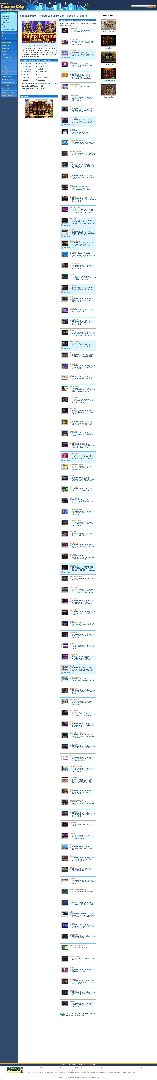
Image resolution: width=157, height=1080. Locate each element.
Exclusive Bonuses (7, 76)
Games (4, 51)
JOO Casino (74, 96)
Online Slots (5, 35)
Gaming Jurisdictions (8, 95)
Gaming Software (7, 89)
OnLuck (72, 990)
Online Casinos (6, 42)
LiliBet (72, 912)
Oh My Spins (74, 845)
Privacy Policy (95, 1077)
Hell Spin (73, 219)
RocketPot (73, 532)
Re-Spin (26, 77)
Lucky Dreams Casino (77, 140)
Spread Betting (6, 70)
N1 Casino (73, 297)
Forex (3, 64)
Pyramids (41, 83)
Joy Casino (74, 588)
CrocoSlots (74, 364)
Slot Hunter (74, 554)
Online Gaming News (8, 82)
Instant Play (27, 66)
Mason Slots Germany (77, 945)
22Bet (72, 274)
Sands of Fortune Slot (108, 32)
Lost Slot (108, 48)
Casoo (72, 901)
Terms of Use (88, 1077)
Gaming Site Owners (8, 92)
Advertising (72, 1064)
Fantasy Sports (6, 60)
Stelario (72, 834)
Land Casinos (92, 1064)
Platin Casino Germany (78, 890)
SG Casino (73, 778)
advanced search (151, 7)
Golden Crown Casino (77, 733)
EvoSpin (72, 923)
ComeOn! (73, 107)
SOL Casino (74, 398)
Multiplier (41, 69)
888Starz (73, 230)
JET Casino (74, 319)
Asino (72, 789)
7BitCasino (73, 118)
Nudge (25, 74)
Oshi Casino (74, 565)
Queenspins (74, 934)
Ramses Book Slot (108, 81)
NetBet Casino (75, 386)
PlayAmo (73, 174)
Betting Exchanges (7, 67)
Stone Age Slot (108, 97)
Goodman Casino (76, 767)
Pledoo (72, 644)
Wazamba (73, 420)
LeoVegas (73, 73)
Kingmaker (73, 655)
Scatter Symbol (43, 72)
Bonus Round (27, 64)
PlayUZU (73, 308)
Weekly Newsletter (7, 79)
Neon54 (72, 666)
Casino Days (74, 40)
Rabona (72, 353)
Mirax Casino (74, 342)
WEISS (72, 755)
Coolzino (73, 856)
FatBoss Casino (75, 521)
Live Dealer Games (7, 39)
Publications (81, 1064)
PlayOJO (73, 51)
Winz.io (72, 129)
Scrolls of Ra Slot (108, 64)
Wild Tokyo (73, 632)
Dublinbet (73, 867)
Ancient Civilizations (51, 83)
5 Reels (25, 80)
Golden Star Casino (76, 800)
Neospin (72, 196)
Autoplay (41, 66)
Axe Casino (74, 711)
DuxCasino (73, 610)
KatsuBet (73, 286)
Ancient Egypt (32, 83)
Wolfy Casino (74, 677)
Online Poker (6, 45)
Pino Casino (74, 744)
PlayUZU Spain (75, 84)
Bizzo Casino (74, 498)
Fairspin (72, 330)
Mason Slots (74, 487)
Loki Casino (74, 811)
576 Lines (41, 80)
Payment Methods (7, 86)
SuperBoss (74, 688)
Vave (71, 163)
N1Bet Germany (75, 957)
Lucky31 (73, 878)
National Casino (75, 151)
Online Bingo (5, 48)
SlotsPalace (74, 453)
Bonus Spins (42, 64)
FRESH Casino (75, 699)
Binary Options (6, 73)
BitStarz (72, 62)
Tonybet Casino (75, 207)
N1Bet (72, 185)
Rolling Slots (74, 431)
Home (3, 33)
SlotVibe (72, 968)
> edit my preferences (8, 29)
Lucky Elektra (74, 979)
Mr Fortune (73, 409)
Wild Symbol (27, 72)
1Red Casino (74, 263)
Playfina (72, 442)
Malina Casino (74, 599)
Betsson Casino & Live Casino (80, 252)
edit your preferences (67, 25)
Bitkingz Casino (75, 241)
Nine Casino (74, 476)
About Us (64, 1064)
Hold (39, 74)
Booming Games (40, 88)
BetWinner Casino (76, 576)
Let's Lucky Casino (76, 509)
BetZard (72, 1001)
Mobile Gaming (43, 77)
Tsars (72, 375)
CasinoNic (73, 822)
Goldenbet (73, 28)
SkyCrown (73, 621)
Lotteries (4, 54)
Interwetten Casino (76, 465)
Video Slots (27, 69)
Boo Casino (74, 543)
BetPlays (73, 722)
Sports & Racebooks (8, 57)
